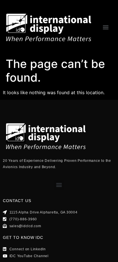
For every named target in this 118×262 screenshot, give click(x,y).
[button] (59, 185)
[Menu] (106, 27)
